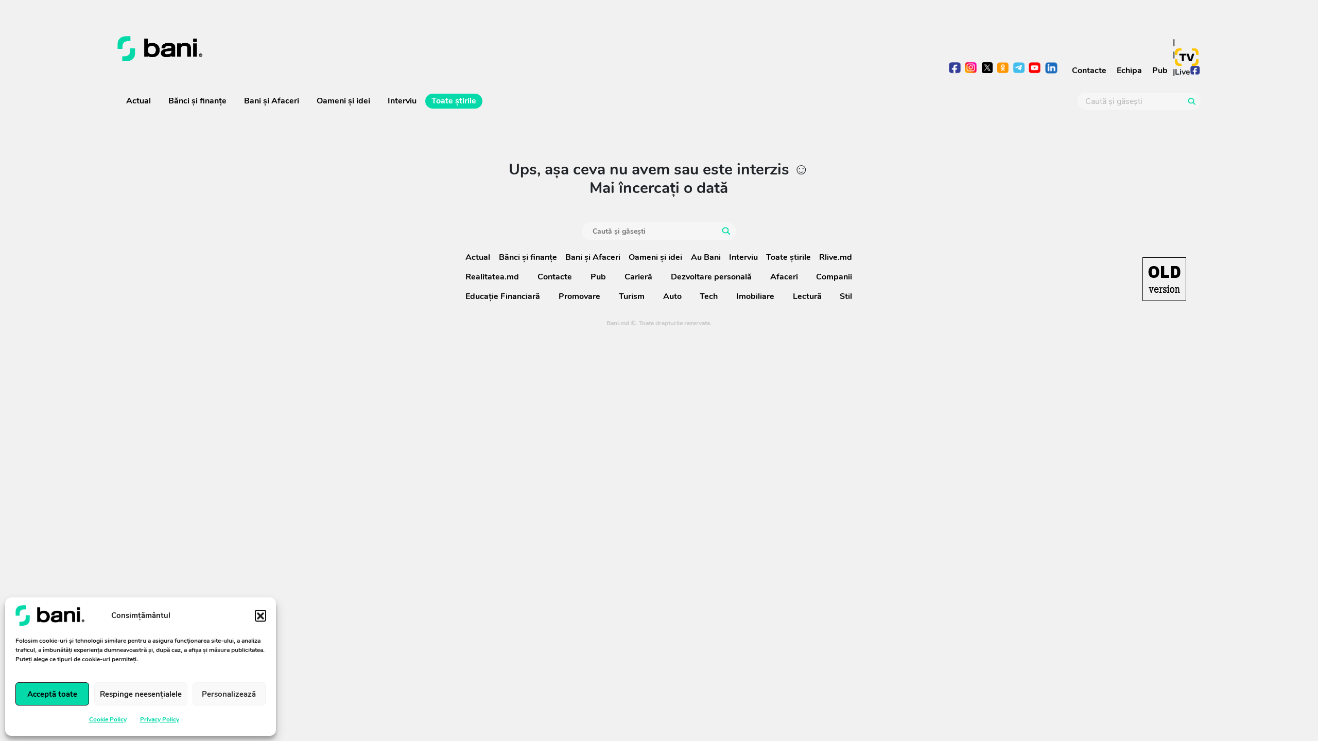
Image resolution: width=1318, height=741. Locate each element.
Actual (138, 101)
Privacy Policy (159, 719)
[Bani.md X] (987, 67)
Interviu (402, 101)
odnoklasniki (1003, 68)
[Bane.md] (384, 49)
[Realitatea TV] (1187, 57)
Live (1182, 72)
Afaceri (784, 277)
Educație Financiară (502, 296)
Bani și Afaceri (271, 101)
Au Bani (706, 257)
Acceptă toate (52, 694)
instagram (971, 68)
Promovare (579, 296)
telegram (1019, 68)
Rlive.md (835, 257)
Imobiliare (755, 296)
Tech (709, 296)
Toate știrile (453, 101)
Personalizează (229, 694)
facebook (955, 68)
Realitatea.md (492, 277)
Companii (834, 277)
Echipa (1129, 70)
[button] (260, 615)
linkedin (1051, 68)
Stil (846, 296)
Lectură (807, 296)
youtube (1035, 68)
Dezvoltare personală (711, 277)
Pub (1160, 70)
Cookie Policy (108, 719)
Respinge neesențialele (141, 694)
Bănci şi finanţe (197, 101)
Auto (672, 296)
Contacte (1089, 70)
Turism (632, 296)
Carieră (638, 277)
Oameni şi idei (343, 101)
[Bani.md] (1164, 279)
